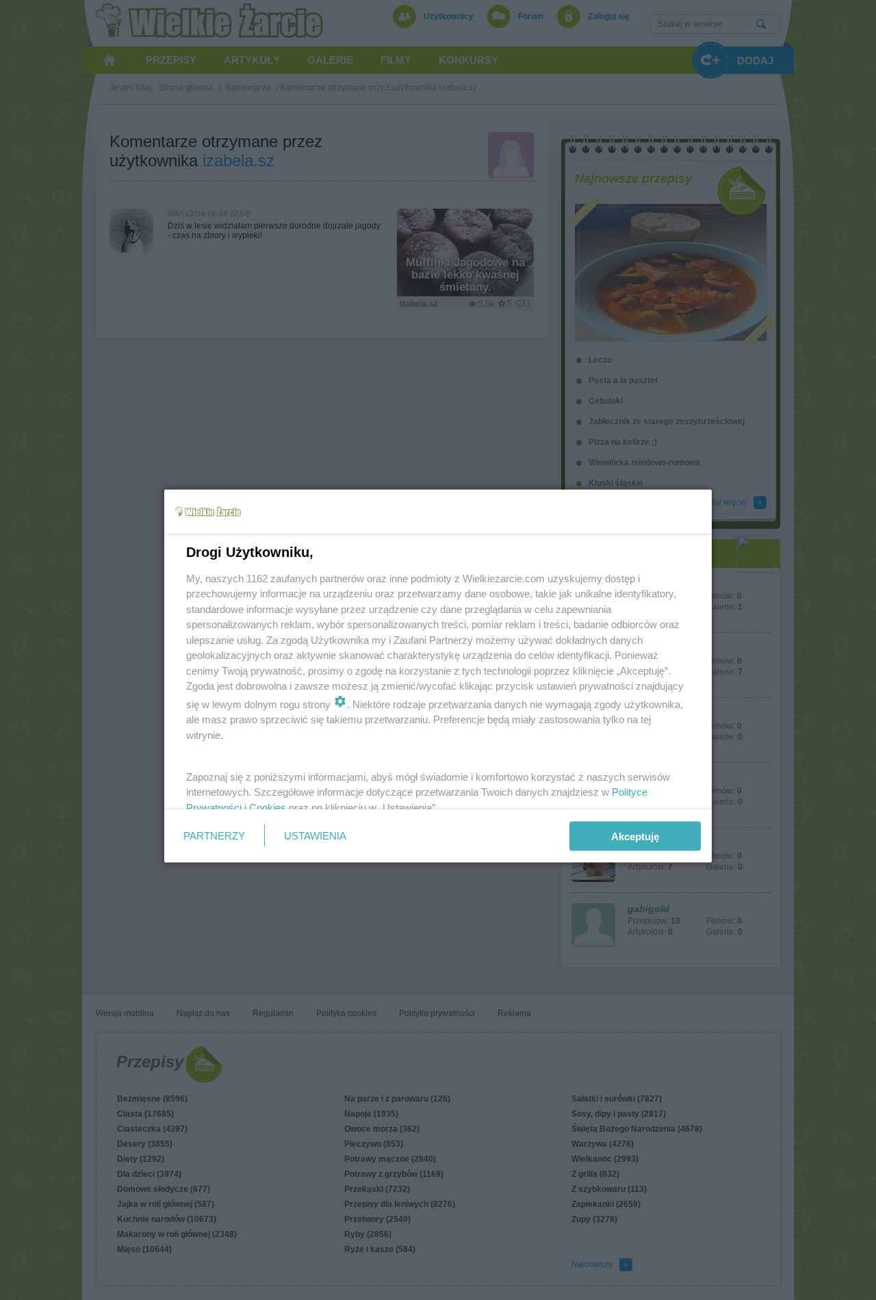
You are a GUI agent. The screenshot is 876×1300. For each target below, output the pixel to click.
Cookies (267, 807)
